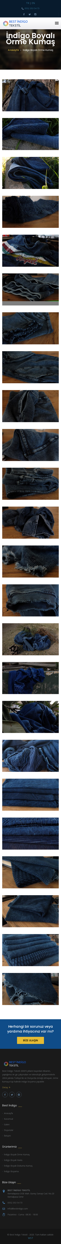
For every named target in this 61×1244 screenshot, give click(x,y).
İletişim (7, 1135)
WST (30, 1238)
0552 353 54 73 (32, 8)
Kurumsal (8, 1118)
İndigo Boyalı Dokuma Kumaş (18, 1165)
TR (27, 3)
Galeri (6, 1124)
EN (33, 3)
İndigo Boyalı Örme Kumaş (17, 1154)
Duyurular (8, 1130)
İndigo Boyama (11, 1171)
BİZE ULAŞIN (30, 1040)
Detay (5, 1087)
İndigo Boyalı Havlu (13, 1160)
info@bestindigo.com (18, 1208)
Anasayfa (13, 50)
